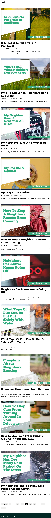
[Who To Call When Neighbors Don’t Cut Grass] (25, 74)
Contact (7, 516)
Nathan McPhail (15, 48)
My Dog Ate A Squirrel (15, 192)
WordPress (30, 514)
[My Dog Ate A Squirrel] (25, 173)
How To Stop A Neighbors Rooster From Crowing (23, 241)
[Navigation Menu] (48, 2)
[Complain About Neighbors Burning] (25, 370)
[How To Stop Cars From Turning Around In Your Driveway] (25, 417)
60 (34, 504)
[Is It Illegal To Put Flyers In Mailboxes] (25, 24)
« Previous (4, 504)
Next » (3, 508)
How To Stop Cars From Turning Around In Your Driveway (22, 437)
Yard (21, 48)
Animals (21, 195)
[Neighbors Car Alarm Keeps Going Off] (25, 270)
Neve (19, 514)
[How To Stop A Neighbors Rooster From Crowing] (25, 220)
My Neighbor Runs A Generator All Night (24, 144)
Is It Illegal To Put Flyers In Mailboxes (18, 44)
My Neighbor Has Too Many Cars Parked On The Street (22, 487)
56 (17, 504)
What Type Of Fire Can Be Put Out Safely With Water (24, 341)
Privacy (13, 516)
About (2, 516)
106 (43, 504)
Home (21, 245)
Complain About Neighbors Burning (25, 388)
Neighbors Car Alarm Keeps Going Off (23, 291)
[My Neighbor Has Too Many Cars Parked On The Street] (25, 467)
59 (30, 504)
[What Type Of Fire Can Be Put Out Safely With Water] (25, 320)
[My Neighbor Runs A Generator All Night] (25, 123)
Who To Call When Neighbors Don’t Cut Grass (24, 94)
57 (22, 504)
